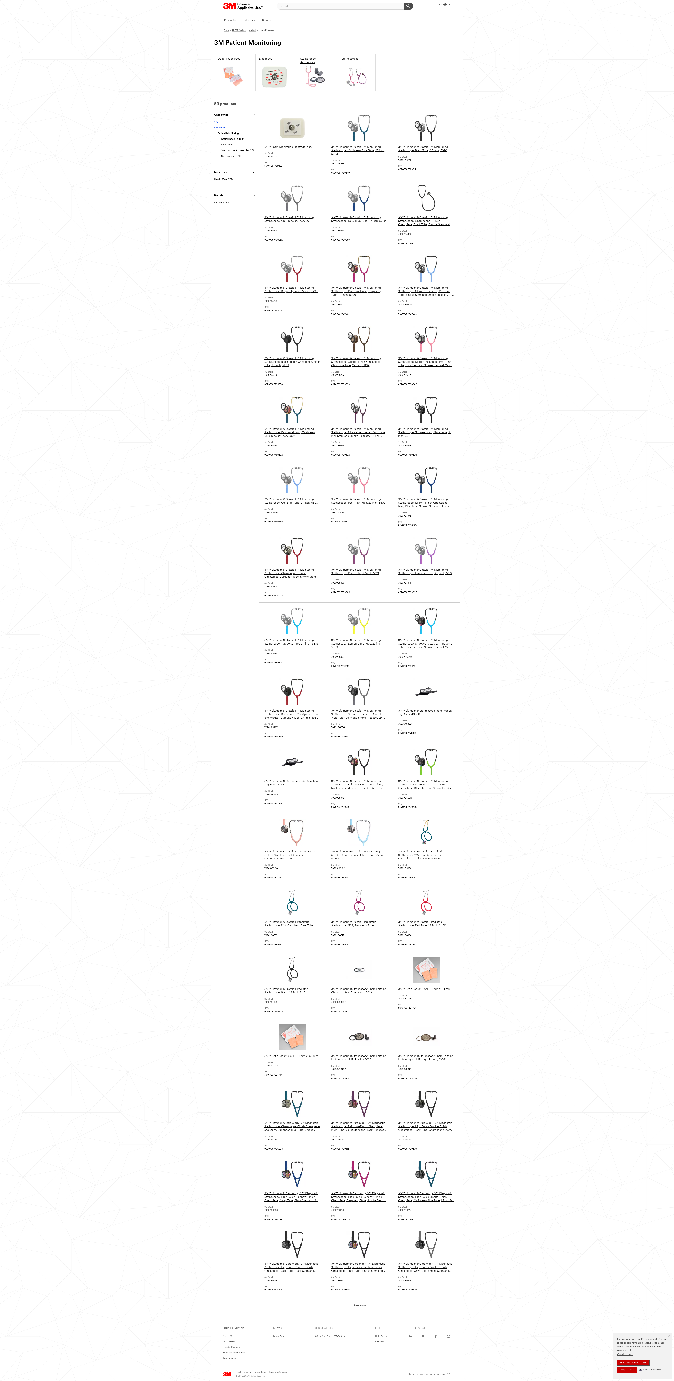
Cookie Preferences (278, 1372)
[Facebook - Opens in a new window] (435, 1336)
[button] (650, 1370)
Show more (359, 1305)
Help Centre (381, 1336)
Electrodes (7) (228, 145)
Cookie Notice (625, 1354)
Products (230, 20)
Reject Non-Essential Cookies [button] (633, 1363)
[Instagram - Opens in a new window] (448, 1336)
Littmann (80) (221, 202)
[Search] (408, 6)
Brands (266, 20)
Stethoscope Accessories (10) (237, 150)
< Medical (219, 128)
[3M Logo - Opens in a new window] (243, 6)
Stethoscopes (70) (231, 156)
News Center (279, 1336)
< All (216, 122)
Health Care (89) (223, 179)
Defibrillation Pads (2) (232, 139)
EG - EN (438, 5)
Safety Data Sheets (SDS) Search (330, 1336)
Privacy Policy (260, 1372)
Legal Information (244, 1372)
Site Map (379, 1342)
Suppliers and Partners (234, 1353)
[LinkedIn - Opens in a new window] (410, 1336)
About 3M (228, 1336)
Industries (249, 20)
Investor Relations (231, 1347)
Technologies (229, 1358)
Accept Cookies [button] (627, 1370)
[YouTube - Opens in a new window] (423, 1336)
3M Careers (229, 1342)
